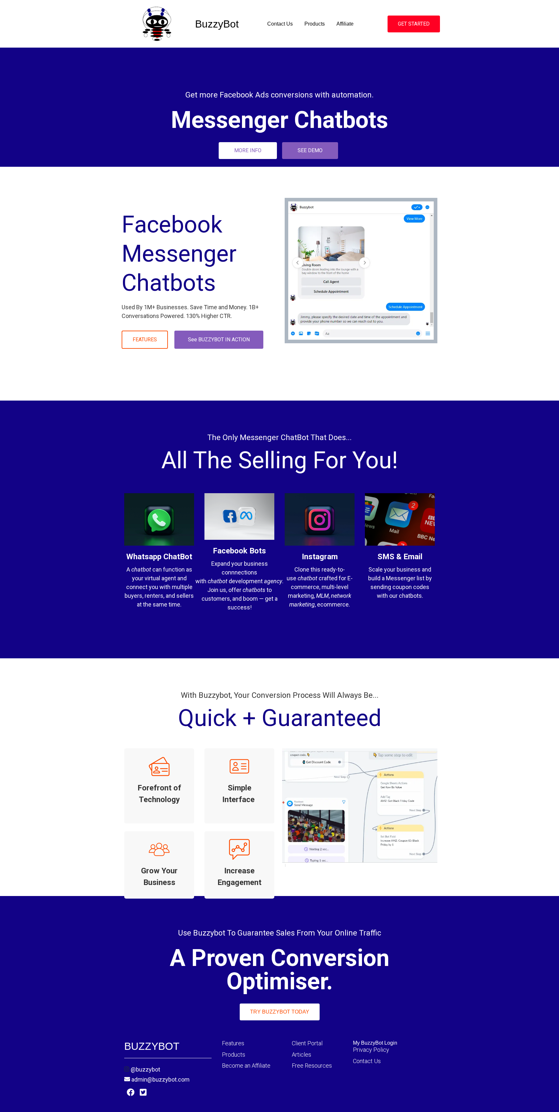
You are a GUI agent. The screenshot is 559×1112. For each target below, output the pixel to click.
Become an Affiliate (246, 1065)
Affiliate (345, 24)
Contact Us (280, 24)
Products (314, 24)
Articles (301, 1054)
